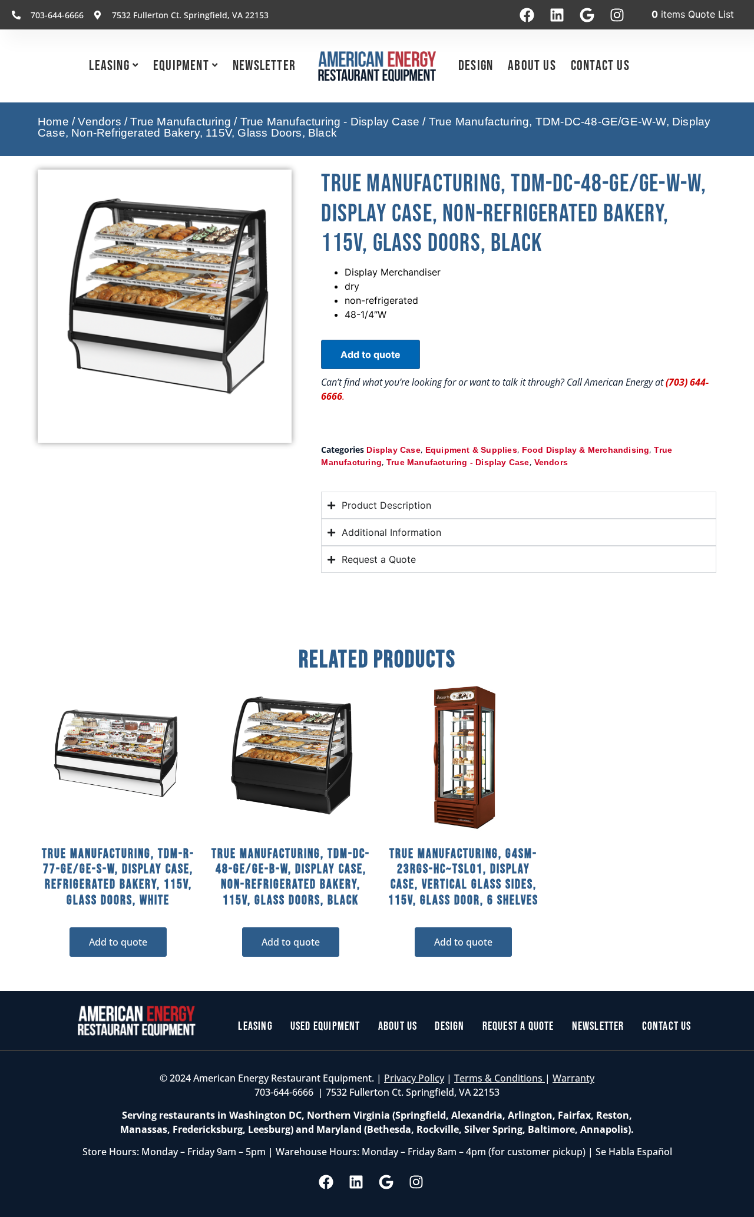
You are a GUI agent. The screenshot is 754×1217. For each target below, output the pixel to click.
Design (475, 65)
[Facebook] (526, 14)
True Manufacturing (180, 121)
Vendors (99, 121)
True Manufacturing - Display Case (330, 121)
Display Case (393, 450)
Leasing (109, 65)
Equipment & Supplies (471, 450)
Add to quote (370, 354)
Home (53, 121)
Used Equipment (325, 1026)
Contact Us (600, 65)
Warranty (573, 1078)
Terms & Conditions (499, 1078)
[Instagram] (616, 14)
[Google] (586, 14)
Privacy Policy (414, 1078)
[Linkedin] (556, 14)
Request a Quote (518, 1026)
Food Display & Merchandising (586, 450)
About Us (532, 65)
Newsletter (264, 65)
